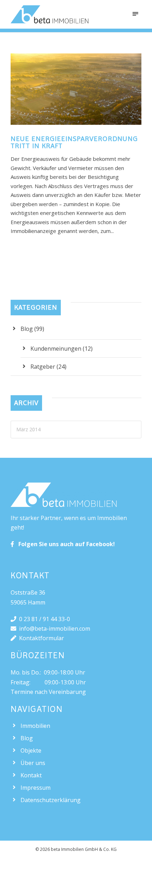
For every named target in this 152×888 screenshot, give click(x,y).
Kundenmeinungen (55, 348)
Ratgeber (42, 366)
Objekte (31, 750)
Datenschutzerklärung (51, 800)
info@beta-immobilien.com (53, 628)
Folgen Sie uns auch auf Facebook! (64, 544)
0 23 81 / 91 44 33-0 (43, 619)
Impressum (36, 787)
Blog (27, 329)
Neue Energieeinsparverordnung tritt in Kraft (74, 142)
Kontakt (31, 775)
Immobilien (35, 726)
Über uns (33, 763)
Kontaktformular (40, 638)
